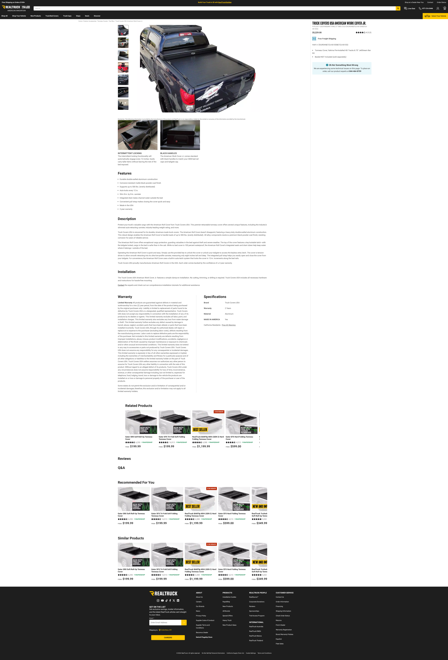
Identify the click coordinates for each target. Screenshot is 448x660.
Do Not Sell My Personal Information (213, 653)
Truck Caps (67, 16)
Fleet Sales (280, 644)
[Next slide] (257, 429)
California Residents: (220, 325)
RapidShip (226, 602)
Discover (97, 16)
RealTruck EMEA (255, 631)
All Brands (226, 611)
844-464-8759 (355, 71)
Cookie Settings (251, 653)
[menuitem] (4, 16)
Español (279, 639)
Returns (279, 620)
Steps (78, 16)
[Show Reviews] (363, 32)
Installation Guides (229, 597)
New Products (36, 16)
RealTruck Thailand (256, 640)
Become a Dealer (202, 632)
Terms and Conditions (264, 653)
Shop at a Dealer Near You (414, 2)
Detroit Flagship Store (204, 637)
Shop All (4, 16)
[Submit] (184, 622)
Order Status (441, 2)
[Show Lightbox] (198, 68)
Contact (430, 2)
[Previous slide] (127, 429)
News (198, 611)
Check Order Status (283, 616)
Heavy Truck (227, 620)
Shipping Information (283, 611)
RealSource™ (253, 597)
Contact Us (280, 597)
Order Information (282, 602)
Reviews (252, 606)
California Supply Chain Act (235, 653)
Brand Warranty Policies (284, 634)
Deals (87, 16)
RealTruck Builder (225, 2)
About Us (199, 597)
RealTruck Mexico (255, 636)
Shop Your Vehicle (19, 16)
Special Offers (228, 616)
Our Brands (200, 606)
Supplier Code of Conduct (205, 620)
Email (151, 618)
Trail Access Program (256, 616)
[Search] (398, 8)
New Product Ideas (229, 625)
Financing (279, 606)
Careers (199, 602)
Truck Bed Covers (52, 16)
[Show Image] (123, 30)
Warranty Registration (284, 630)
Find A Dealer (280, 625)
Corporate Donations (256, 602)
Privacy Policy (201, 616)
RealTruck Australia (256, 626)
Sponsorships (254, 611)
